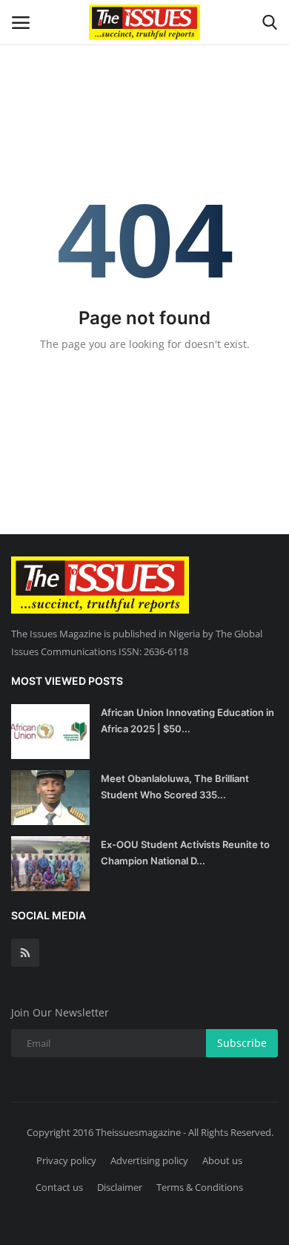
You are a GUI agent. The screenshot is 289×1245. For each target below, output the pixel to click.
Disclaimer (119, 1187)
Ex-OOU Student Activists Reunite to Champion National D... (185, 852)
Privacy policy (66, 1160)
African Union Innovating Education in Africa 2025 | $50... (187, 720)
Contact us (59, 1187)
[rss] (25, 953)
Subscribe (242, 1043)
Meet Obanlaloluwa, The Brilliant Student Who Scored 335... (175, 786)
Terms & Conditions (199, 1187)
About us (222, 1160)
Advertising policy (149, 1160)
